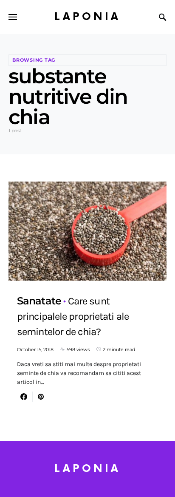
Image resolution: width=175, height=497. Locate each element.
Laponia (87, 17)
